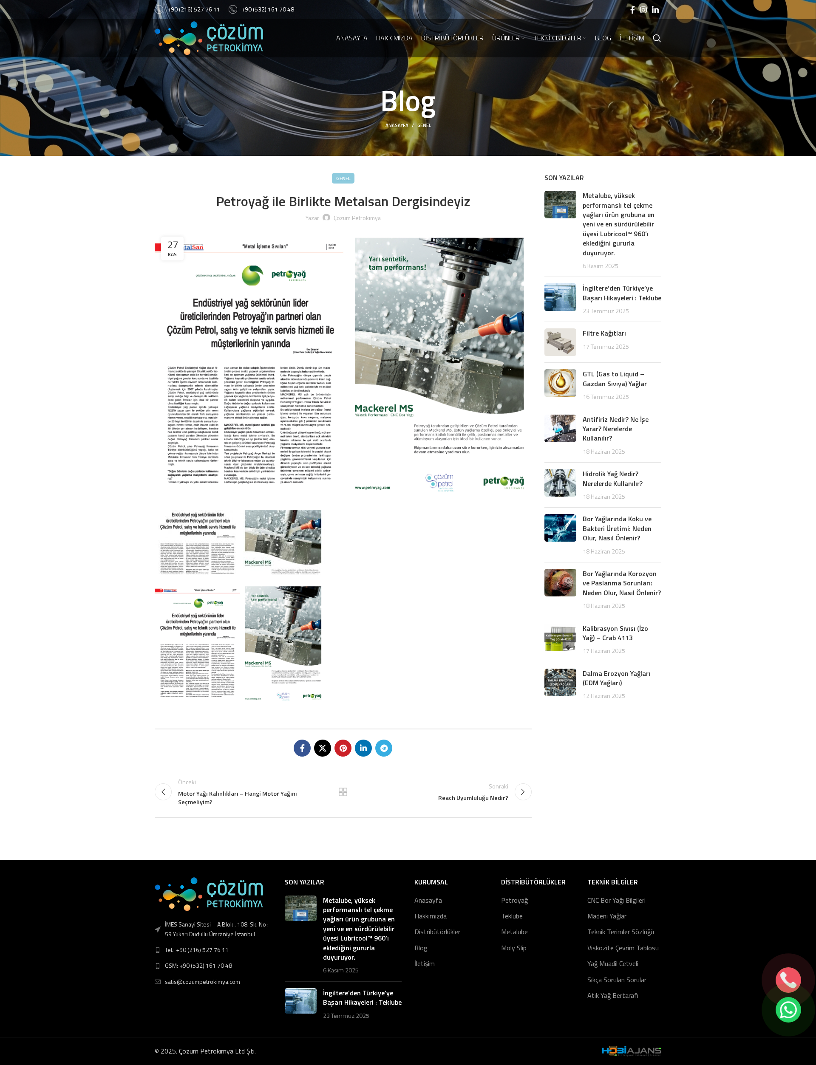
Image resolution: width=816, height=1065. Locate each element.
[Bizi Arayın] (788, 980)
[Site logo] (209, 37)
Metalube (514, 931)
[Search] (657, 38)
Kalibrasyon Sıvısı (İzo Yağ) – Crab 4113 (615, 633)
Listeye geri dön (343, 791)
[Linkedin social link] (655, 9)
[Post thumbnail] (560, 230)
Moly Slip (514, 947)
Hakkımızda (430, 916)
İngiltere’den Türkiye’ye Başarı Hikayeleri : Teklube (622, 292)
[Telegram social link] (383, 748)
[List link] (213, 950)
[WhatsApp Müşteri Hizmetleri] (788, 1010)
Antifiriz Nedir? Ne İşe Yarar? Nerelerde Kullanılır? (616, 429)
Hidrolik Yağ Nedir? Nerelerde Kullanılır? (613, 478)
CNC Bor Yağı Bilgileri (616, 900)
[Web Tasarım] (631, 1050)
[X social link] (322, 748)
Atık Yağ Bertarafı (612, 995)
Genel (424, 125)
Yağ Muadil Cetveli (612, 963)
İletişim (424, 963)
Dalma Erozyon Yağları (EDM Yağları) (616, 678)
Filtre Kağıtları (604, 333)
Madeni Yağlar (606, 916)
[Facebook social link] (633, 9)
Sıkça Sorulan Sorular (616, 979)
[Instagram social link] (643, 9)
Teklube (512, 916)
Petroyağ (514, 900)
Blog (421, 947)
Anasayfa (396, 125)
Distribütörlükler (437, 931)
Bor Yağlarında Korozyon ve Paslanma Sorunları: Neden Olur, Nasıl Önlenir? (622, 583)
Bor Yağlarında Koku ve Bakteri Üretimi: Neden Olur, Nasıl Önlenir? (617, 528)
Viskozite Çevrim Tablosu (623, 947)
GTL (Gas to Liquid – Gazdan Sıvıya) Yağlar (615, 378)
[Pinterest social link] (342, 748)
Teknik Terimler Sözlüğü (620, 931)
